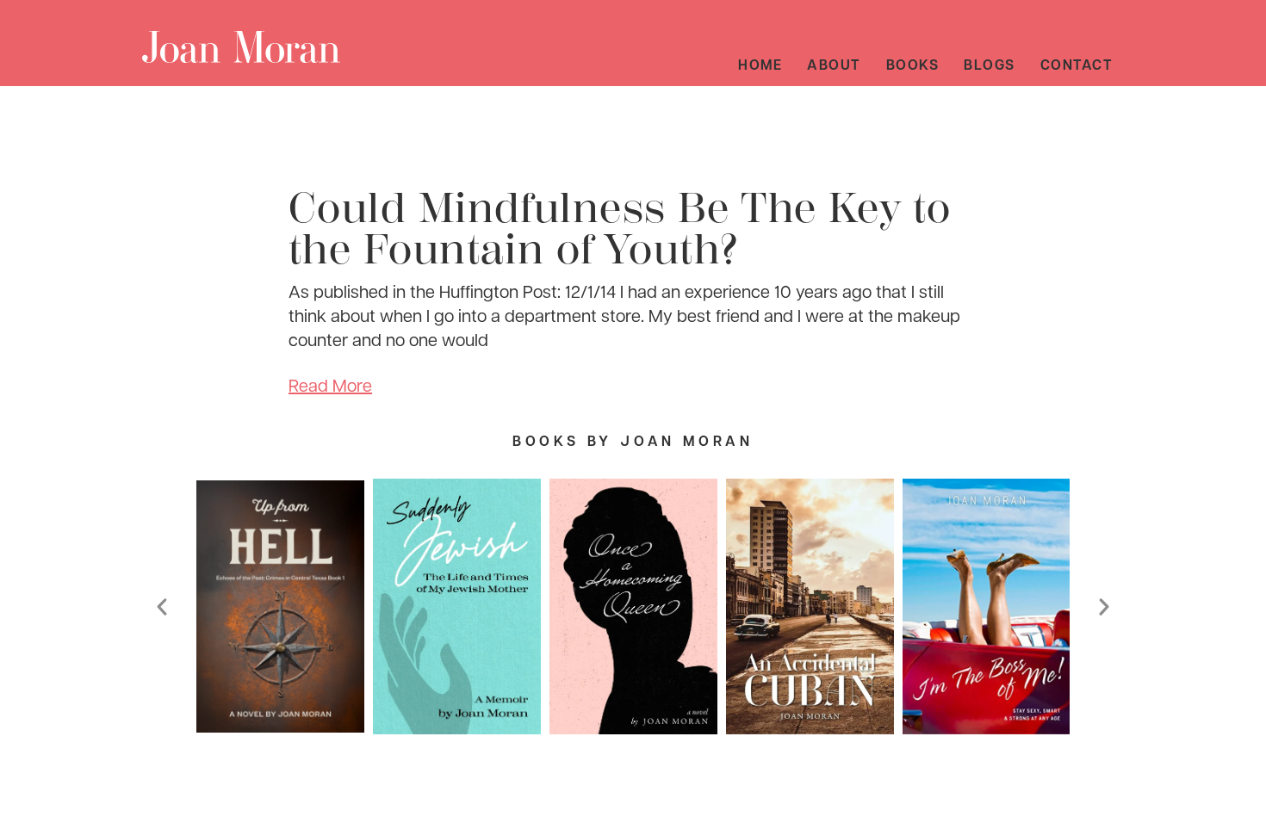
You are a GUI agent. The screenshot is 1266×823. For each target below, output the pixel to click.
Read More (330, 385)
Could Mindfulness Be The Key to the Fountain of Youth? (620, 229)
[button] (162, 607)
